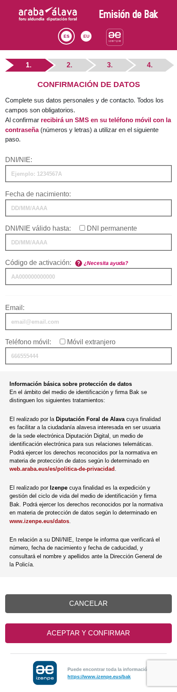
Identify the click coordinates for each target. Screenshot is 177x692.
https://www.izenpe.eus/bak (99, 676)
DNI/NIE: (18, 159)
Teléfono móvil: (28, 342)
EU (86, 36)
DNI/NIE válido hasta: (38, 228)
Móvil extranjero (91, 342)
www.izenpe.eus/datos (39, 521)
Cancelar (88, 603)
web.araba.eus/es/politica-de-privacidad (62, 469)
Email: (14, 307)
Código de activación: (38, 262)
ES (67, 36)
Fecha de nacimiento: (38, 194)
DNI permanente (112, 228)
